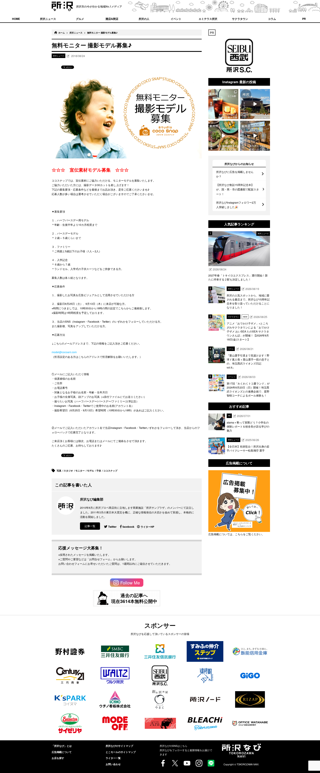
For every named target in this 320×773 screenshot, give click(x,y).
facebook (128, 527)
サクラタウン (240, 19)
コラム (272, 19)
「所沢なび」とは (62, 746)
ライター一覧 (113, 758)
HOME (16, 19)
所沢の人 (144, 19)
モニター (80, 470)
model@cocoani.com (64, 352)
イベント (176, 19)
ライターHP (147, 527)
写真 (59, 470)
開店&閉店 (112, 19)
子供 (99, 470)
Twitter (112, 527)
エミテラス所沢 (208, 19)
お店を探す (58, 758)
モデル (91, 470)
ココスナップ (110, 470)
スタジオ (69, 470)
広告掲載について (62, 752)
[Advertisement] (239, 582)
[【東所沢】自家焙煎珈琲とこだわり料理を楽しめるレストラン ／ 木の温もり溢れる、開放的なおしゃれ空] (223, 104)
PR (304, 19)
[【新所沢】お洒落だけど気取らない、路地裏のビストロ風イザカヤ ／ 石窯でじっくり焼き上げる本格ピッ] (223, 136)
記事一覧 (90, 526)
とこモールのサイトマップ (121, 752)
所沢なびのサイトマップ (119, 746)
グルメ (80, 19)
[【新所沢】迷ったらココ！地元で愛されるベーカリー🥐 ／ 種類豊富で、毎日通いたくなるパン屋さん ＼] (255, 136)
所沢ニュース (48, 19)
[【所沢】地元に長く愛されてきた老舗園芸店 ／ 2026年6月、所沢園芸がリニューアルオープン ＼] (255, 104)
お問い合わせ (113, 764)
